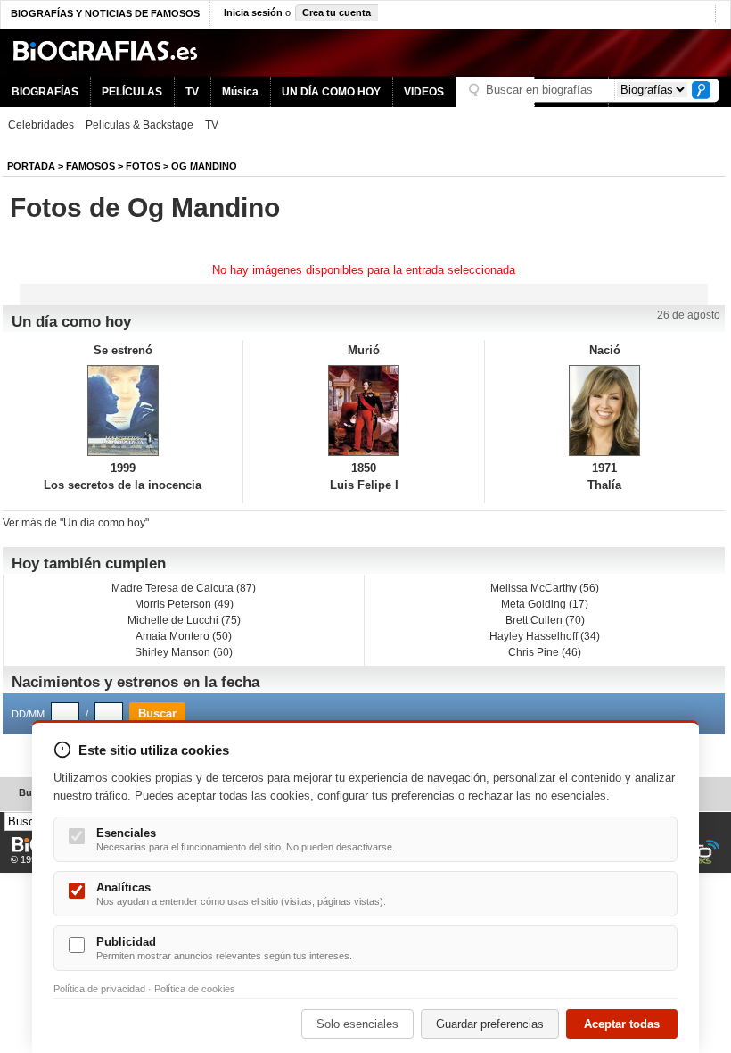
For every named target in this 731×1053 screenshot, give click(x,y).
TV (192, 92)
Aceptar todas (622, 1024)
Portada (31, 166)
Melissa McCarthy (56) (544, 588)
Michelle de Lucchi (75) (184, 620)
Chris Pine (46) (544, 652)
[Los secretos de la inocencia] (122, 410)
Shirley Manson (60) (184, 652)
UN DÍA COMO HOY (331, 92)
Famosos (90, 166)
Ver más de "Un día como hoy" (76, 523)
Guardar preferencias (490, 1024)
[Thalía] (604, 410)
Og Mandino (204, 166)
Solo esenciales (357, 1024)
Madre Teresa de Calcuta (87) (183, 588)
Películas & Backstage (139, 125)
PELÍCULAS (132, 92)
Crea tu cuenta (336, 12)
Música (240, 92)
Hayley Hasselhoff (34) (544, 636)
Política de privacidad (99, 988)
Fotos (143, 166)
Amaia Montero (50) (184, 636)
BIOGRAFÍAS (45, 92)
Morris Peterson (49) (184, 604)
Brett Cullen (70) (545, 620)
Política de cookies (194, 988)
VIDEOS (424, 92)
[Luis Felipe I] (363, 410)
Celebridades (41, 125)
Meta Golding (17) (544, 604)
